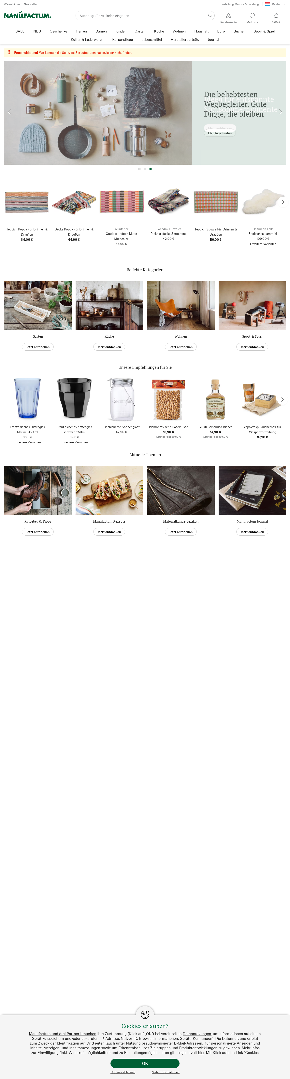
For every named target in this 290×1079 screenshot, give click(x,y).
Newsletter (30, 4)
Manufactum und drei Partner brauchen (62, 1033)
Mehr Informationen (166, 1072)
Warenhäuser (12, 4)
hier (201, 1052)
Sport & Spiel (252, 336)
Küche (109, 336)
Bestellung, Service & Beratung (240, 4)
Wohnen (181, 336)
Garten (38, 336)
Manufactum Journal (252, 521)
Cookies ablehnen (122, 1072)
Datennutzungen (197, 1033)
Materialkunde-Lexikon (180, 521)
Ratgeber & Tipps (37, 521)
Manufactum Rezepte (109, 521)
